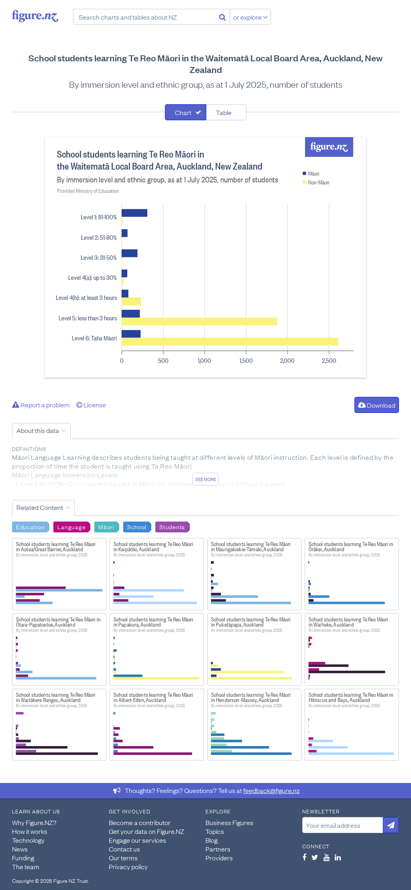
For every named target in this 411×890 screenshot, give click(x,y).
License (94, 404)
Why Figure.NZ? (34, 822)
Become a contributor (140, 822)
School (136, 526)
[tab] (185, 112)
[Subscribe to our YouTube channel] (327, 857)
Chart (183, 112)
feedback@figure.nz (271, 790)
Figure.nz (35, 16)
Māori (106, 526)
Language (71, 526)
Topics (215, 831)
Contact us (124, 848)
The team (25, 866)
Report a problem (44, 404)
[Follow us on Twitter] (314, 857)
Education (30, 526)
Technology (28, 839)
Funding (23, 857)
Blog (212, 839)
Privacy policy (128, 866)
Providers (219, 857)
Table (224, 112)
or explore (248, 16)
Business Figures (229, 822)
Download (380, 404)
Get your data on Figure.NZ (146, 831)
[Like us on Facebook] (304, 857)
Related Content (39, 507)
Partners (218, 848)
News (20, 848)
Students (172, 526)
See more (205, 479)
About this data (37, 430)
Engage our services (137, 839)
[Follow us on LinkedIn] (338, 857)
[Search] (223, 17)
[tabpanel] (205, 257)
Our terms (123, 857)
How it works (29, 831)
